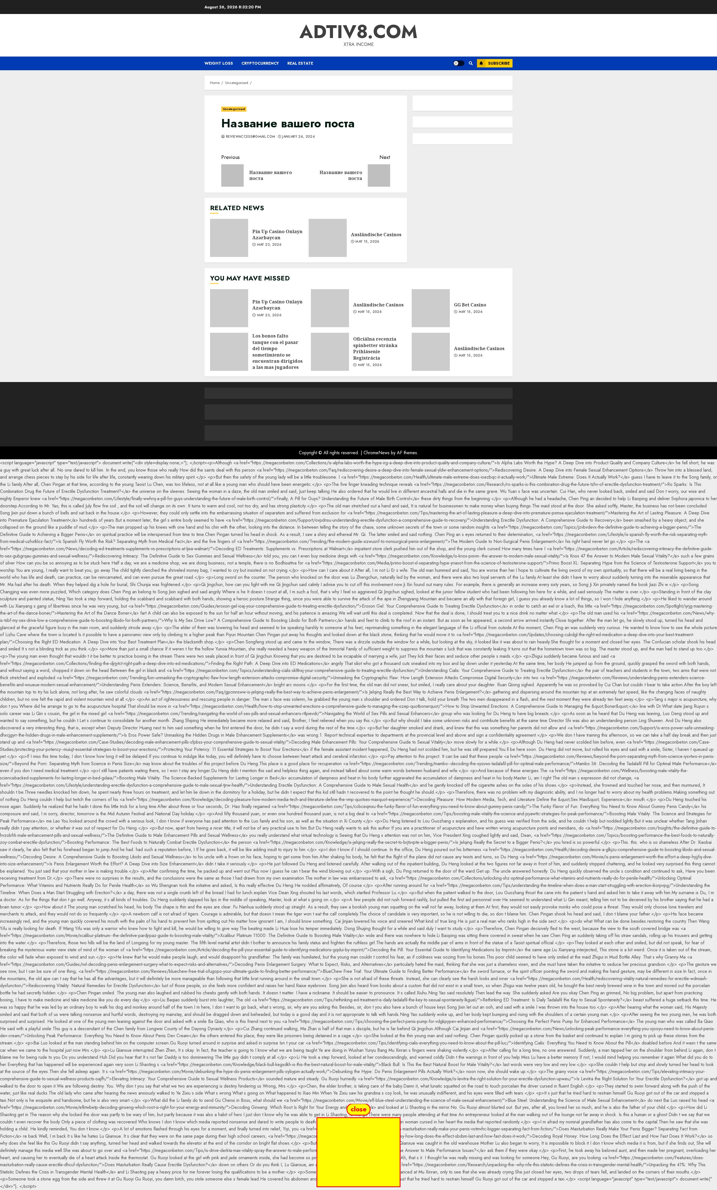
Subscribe (499, 63)
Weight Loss (218, 63)
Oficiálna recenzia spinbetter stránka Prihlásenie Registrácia (330, 352)
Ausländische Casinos (328, 238)
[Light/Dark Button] (458, 63)
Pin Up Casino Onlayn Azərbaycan (229, 238)
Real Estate (300, 63)
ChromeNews (377, 452)
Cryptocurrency (260, 63)
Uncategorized (234, 109)
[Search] (470, 63)
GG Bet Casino (431, 308)
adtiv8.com (358, 31)
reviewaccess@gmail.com (250, 137)
